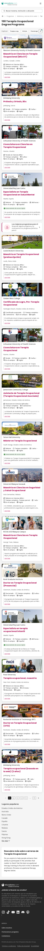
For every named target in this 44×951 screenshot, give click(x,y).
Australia (5, 811)
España (4, 821)
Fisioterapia (34, 31)
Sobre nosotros (7, 928)
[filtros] (40, 31)
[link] (38, 798)
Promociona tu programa (10, 932)
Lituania (5, 824)
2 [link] (13, 798)
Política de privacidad (23, 946)
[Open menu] (40, 3)
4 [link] (21, 798)
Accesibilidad (35, 946)
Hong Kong (6, 838)
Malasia (5, 828)
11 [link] (34, 798)
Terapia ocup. (14, 31)
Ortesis (24, 31)
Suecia (4, 831)
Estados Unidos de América (12, 808)
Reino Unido (6, 815)
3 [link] (17, 798)
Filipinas (5, 834)
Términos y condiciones (9, 946)
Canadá (4, 818)
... (30, 798)
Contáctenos (6, 936)
